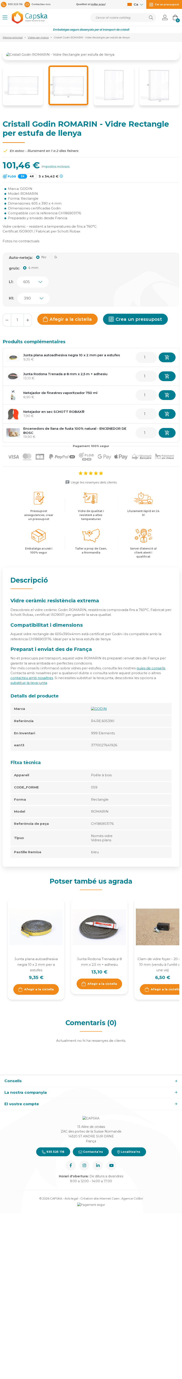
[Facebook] (71, 1165)
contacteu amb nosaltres (31, 678)
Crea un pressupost (139, 319)
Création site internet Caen (100, 1198)
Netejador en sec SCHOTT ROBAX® (54, 412)
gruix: (14, 268)
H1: (11, 298)
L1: (11, 282)
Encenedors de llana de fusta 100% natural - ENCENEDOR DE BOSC (74, 430)
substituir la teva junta (28, 683)
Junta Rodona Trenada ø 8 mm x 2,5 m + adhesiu (65, 374)
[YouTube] (111, 1165)
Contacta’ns (92, 1151)
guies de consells (150, 668)
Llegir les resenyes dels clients (94, 482)
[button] (5, 18)
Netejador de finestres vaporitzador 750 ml (60, 393)
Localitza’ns (130, 1151)
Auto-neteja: (21, 258)
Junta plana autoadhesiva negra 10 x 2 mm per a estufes (71, 355)
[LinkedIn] (98, 1165)
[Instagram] (84, 1165)
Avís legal (71, 1198)
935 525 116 (55, 1151)
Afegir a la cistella (70, 319)
